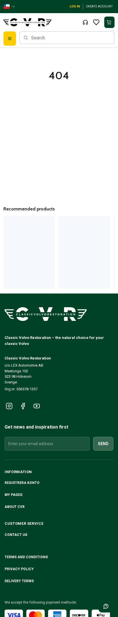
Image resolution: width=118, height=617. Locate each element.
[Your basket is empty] (109, 22)
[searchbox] (67, 37)
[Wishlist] (96, 22)
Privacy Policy (20, 569)
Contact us (16, 535)
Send (103, 443)
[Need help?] (106, 606)
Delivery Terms (20, 581)
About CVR (15, 507)
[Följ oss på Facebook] (22, 406)
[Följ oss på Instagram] (9, 406)
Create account (99, 6)
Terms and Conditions (27, 557)
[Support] (85, 22)
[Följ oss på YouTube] (36, 406)
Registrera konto (22, 483)
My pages (13, 495)
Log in (75, 6)
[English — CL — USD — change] (9, 6)
